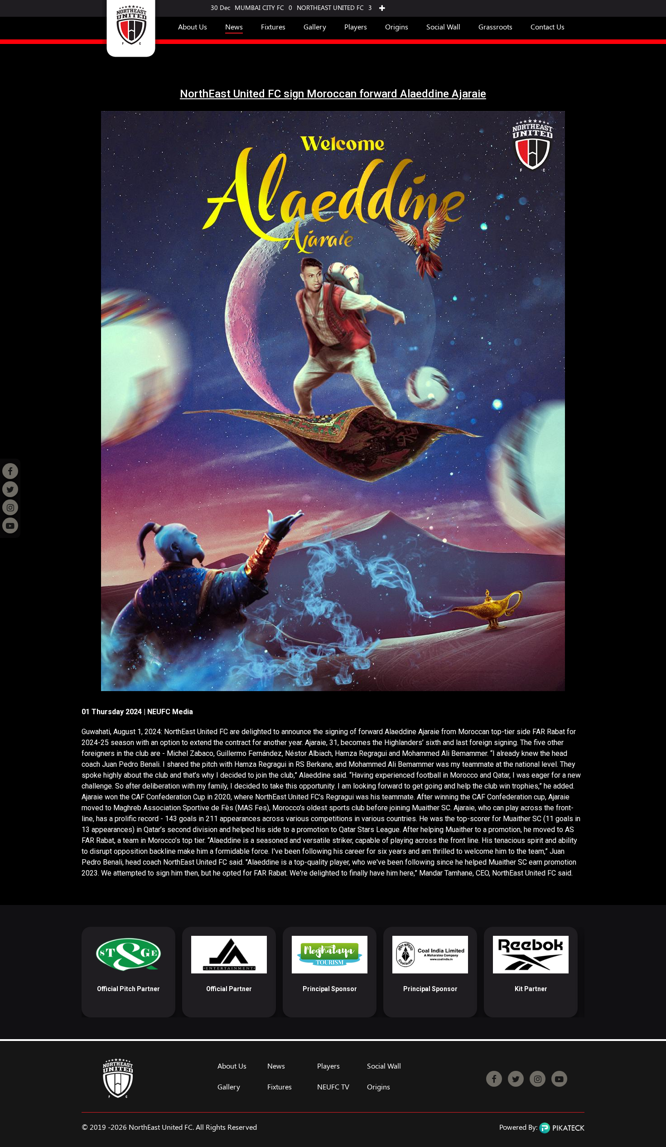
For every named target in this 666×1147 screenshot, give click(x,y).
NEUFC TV (333, 1086)
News (234, 26)
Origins (396, 26)
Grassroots (495, 26)
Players (355, 26)
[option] (128, 972)
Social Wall (443, 26)
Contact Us (548, 26)
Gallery (315, 26)
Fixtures (273, 26)
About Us (192, 26)
